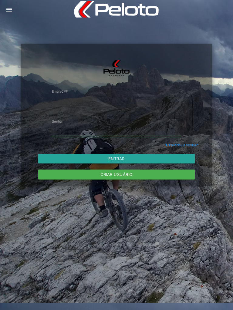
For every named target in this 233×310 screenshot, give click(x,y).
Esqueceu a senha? (182, 145)
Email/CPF (60, 91)
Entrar (116, 158)
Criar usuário (116, 174)
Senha (57, 121)
